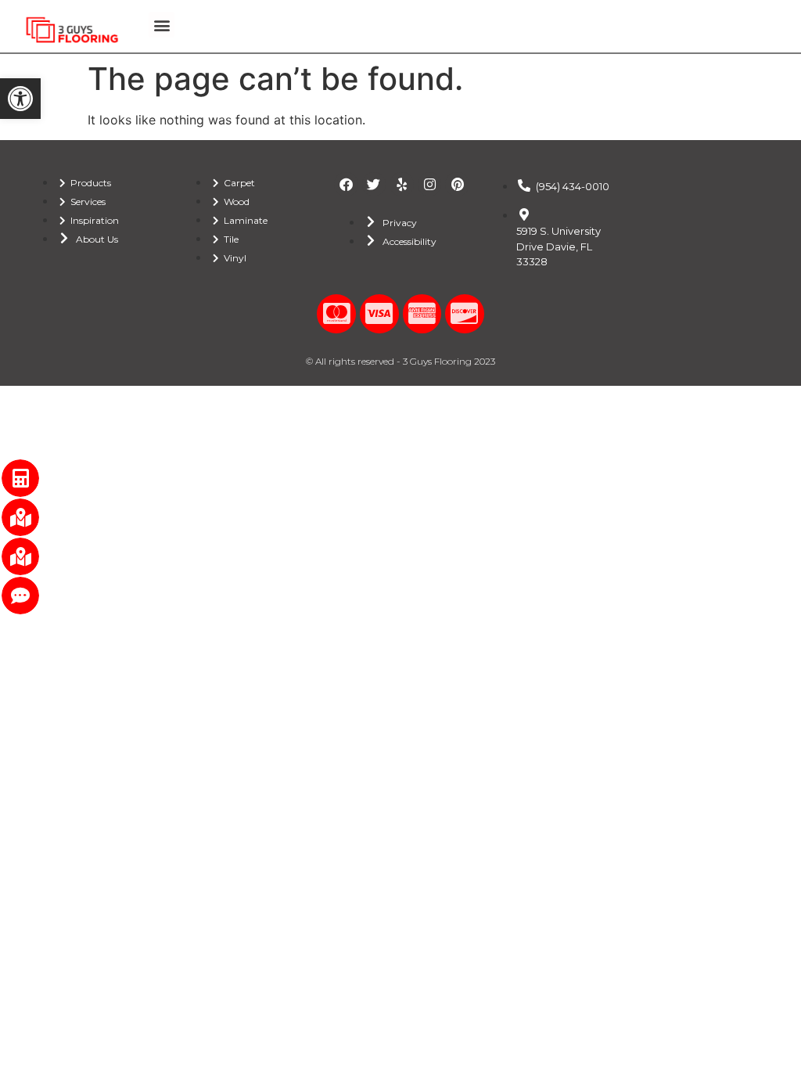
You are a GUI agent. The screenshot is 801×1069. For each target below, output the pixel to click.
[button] (20, 98)
